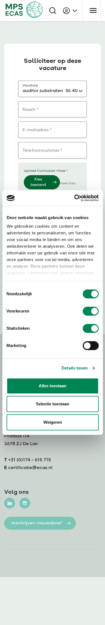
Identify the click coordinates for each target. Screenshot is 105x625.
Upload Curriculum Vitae (45, 171)
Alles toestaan (52, 385)
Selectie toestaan (52, 403)
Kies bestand (38, 182)
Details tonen (75, 368)
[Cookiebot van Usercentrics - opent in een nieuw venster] (75, 198)
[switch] (91, 311)
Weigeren (52, 422)
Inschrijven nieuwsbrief (36, 523)
